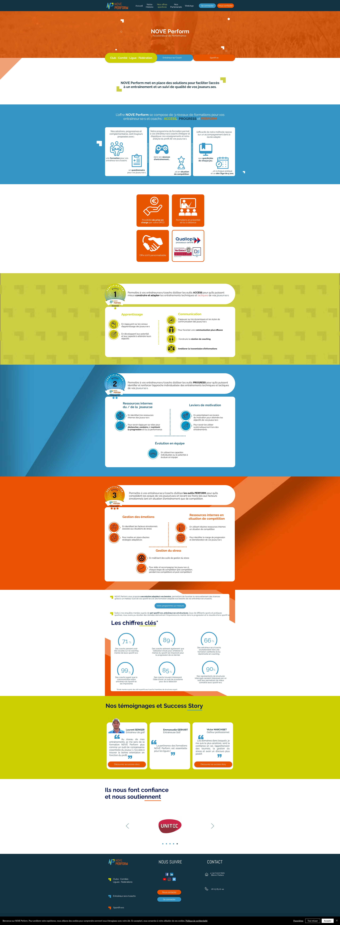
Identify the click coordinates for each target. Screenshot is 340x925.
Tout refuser (313, 920)
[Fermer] (336, 921)
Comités (124, 879)
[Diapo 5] (177, 843)
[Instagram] (169, 879)
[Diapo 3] (170, 843)
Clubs (116, 879)
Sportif (116, 907)
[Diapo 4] (173, 843)
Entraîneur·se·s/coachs (124, 896)
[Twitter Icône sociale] (174, 879)
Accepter (327, 920)
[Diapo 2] (166, 843)
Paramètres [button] (298, 920)
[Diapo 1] (162, 843)
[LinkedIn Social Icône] (171, 874)
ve (121, 907)
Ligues (116, 882)
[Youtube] (164, 879)
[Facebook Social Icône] (167, 874)
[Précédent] (127, 826)
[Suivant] (212, 826)
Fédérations (126, 882)
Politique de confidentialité (196, 920)
